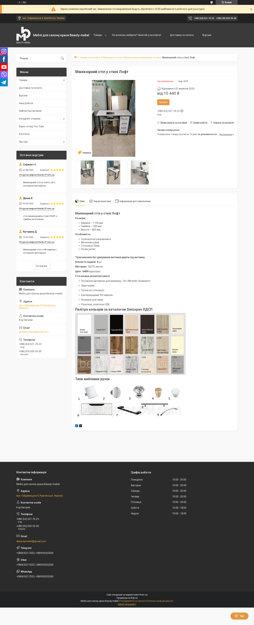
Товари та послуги (89, 57)
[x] (80, 426)
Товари (97, 35)
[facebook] (76, 426)
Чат (242, 616)
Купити (163, 102)
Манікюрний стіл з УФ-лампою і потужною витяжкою (40, 251)
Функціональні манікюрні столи (141, 57)
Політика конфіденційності (160, 601)
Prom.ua (144, 595)
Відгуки (206, 35)
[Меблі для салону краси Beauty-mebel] (23, 35)
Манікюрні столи (112, 57)
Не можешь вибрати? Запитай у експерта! (136, 35)
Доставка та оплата (182, 35)
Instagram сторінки (29, 118)
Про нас (23, 141)
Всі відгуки (41, 266)
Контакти (24, 134)
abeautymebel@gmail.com (34, 331)
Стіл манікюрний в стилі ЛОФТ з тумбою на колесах (40, 217)
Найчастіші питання (30, 110)
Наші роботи (26, 103)
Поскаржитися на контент (132, 601)
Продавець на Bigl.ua (127, 598)
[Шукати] (62, 58)
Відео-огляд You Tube (31, 126)
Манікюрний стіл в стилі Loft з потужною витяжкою (39, 184)
